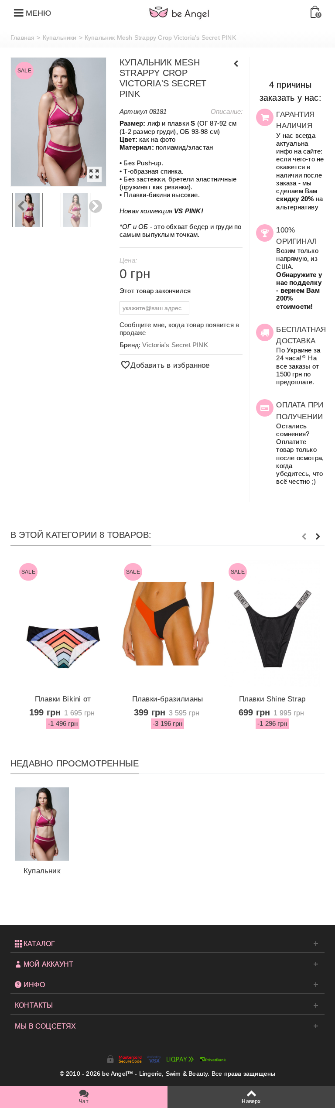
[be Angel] (179, 12)
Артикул (133, 111)
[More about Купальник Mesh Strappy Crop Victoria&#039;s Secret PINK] (42, 824)
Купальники (60, 37)
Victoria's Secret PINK (175, 345)
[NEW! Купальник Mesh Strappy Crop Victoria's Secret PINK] (58, 122)
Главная (22, 37)
